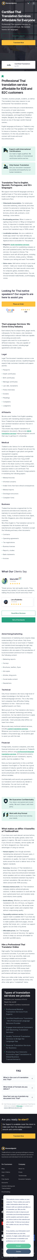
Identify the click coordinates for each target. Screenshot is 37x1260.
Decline (18, 1251)
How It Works (6, 1172)
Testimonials (22, 1175)
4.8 (25, 312)
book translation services (20, 244)
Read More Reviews (18, 613)
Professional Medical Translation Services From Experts (17, 1011)
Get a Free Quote (18, 36)
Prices (20, 1172)
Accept (18, 1246)
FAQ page (19, 1106)
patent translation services (18, 729)
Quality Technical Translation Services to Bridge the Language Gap (18, 1038)
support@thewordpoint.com (13, 1108)
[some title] (18, 1148)
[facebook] (3, 1212)
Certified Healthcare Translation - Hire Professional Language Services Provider (19, 1020)
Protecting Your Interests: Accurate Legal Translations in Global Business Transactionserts (18, 1055)
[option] (18, 65)
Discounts (5, 1182)
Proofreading (6, 1192)
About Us (21, 1168)
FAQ (3, 1175)
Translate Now (18, 42)
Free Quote (5, 1179)
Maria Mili (14, 579)
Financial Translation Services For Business (18, 1046)
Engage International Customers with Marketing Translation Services (19, 1029)
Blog (3, 1168)
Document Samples (24, 1179)
